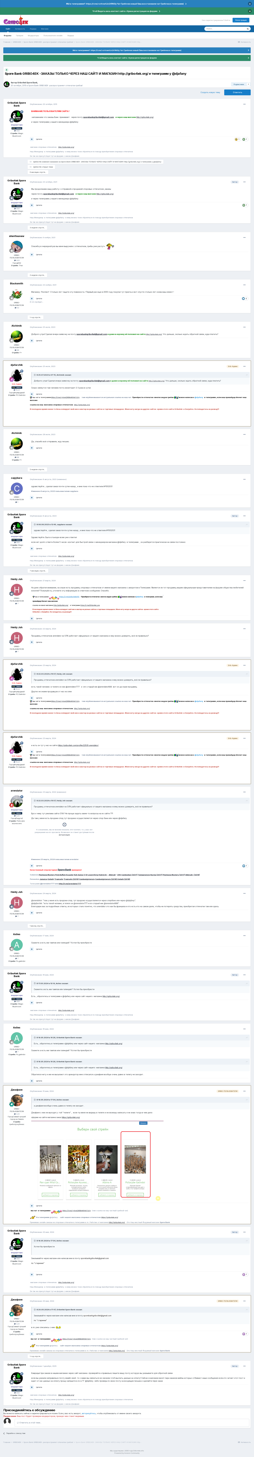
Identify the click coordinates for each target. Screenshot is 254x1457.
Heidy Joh (16, 579)
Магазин (44, 29)
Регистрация (241, 20)
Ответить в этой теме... (30, 1422)
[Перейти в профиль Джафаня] (17, 1100)
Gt (86, 875)
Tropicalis (58, 879)
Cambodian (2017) (129, 875)
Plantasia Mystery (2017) (174, 875)
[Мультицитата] (32, 139)
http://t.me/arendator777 (70, 884)
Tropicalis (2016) (71, 879)
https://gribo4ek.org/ (71, 1117)
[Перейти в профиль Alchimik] (17, 336)
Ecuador (70, 875)
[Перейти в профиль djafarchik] (17, 375)
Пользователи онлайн (53, 35)
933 (18, 260)
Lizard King (93, 875)
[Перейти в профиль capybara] (17, 488)
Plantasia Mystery (47, 875)
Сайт (8, 29)
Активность (20, 29)
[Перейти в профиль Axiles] (17, 945)
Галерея (19, 35)
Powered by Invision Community (127, 1453)
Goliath (50, 879)
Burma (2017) (156, 875)
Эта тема (237, 29)
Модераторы (33, 35)
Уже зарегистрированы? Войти (216, 20)
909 (18, 131)
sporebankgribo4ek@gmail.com (98, 117)
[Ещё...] (244, 104)
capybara (16, 478)
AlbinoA (112, 875)
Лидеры (70, 35)
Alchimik (17, 325)
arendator (17, 790)
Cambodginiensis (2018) (106, 879)
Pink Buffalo (60, 875)
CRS (119, 875)
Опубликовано (43, 104)
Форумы (7, 35)
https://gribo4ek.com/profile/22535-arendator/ (78, 745)
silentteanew (16, 236)
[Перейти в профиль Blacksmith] (17, 294)
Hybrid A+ (103, 875)
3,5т (18, 816)
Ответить (237, 92)
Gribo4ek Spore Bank (27, 82)
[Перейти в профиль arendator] (17, 801)
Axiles (16, 934)
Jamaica (43, 879)
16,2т (17, 390)
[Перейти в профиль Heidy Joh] (17, 590)
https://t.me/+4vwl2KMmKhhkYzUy (65, 397)
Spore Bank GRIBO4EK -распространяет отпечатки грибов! (55, 85)
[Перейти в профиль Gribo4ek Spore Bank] (7, 84)
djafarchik (37, 162)
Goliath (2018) (123, 879)
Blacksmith (16, 283)
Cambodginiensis (87, 879)
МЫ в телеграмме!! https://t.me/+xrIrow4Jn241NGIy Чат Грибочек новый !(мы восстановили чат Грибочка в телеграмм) (125, 4)
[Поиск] (248, 29)
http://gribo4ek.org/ (145, 117)
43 (17, 308)
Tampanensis (144, 875)
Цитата (39, 139)
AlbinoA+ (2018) (192, 875)
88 (17, 350)
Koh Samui (78, 875)
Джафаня (16, 1089)
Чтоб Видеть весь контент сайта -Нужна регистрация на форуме (124, 11)
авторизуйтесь (89, 1413)
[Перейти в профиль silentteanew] (17, 247)
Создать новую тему (210, 92)
